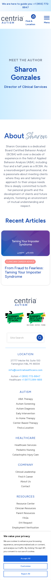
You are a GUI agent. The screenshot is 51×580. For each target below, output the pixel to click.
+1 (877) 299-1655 (32, 379)
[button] (40, 337)
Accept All (25, 558)
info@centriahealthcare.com (25, 370)
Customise (25, 566)
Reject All (25, 574)
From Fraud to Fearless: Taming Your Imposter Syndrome (24, 272)
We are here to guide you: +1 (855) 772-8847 (25, 5)
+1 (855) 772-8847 (29, 376)
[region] (25, 556)
